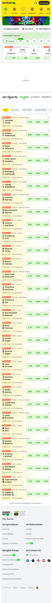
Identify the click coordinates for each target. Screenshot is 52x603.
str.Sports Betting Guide (34, 539)
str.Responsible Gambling (11, 579)
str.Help (29, 529)
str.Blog (28, 534)
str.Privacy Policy (8, 574)
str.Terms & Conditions (10, 569)
